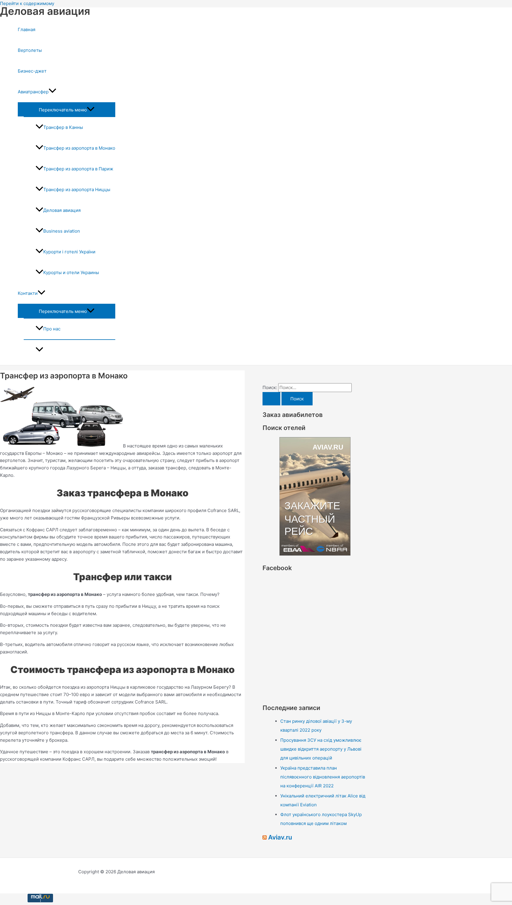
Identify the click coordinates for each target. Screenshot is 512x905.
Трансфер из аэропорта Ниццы (76, 189)
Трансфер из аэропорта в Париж (78, 169)
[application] (52, 91)
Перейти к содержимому (27, 3)
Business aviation (61, 231)
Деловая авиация (45, 11)
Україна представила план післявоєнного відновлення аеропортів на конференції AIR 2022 (322, 777)
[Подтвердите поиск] (271, 398)
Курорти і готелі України (69, 252)
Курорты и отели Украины (71, 272)
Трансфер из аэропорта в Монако (79, 148)
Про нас (51, 329)
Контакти (28, 293)
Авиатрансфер (33, 92)
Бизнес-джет (32, 71)
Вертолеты (30, 50)
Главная (26, 29)
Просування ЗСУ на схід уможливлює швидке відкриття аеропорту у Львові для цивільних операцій (320, 749)
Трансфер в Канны (63, 127)
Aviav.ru (280, 837)
